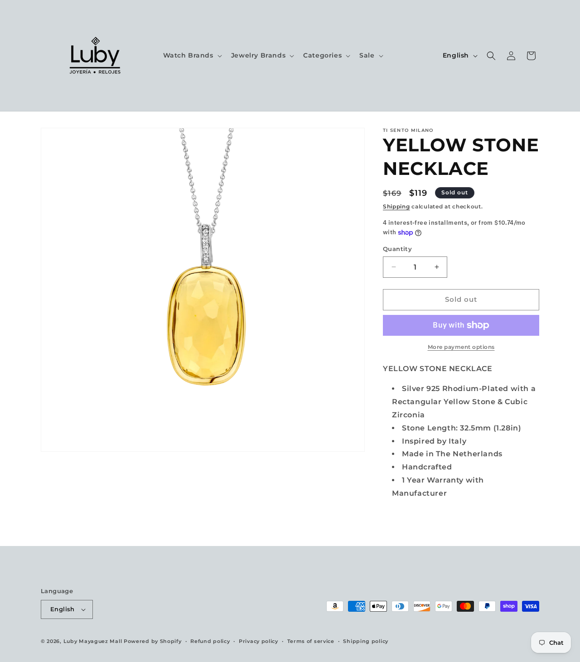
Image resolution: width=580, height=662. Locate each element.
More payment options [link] (461, 346)
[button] (192, 55)
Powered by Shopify (153, 641)
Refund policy (210, 641)
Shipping (396, 206)
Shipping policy (365, 641)
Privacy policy (258, 641)
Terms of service (310, 641)
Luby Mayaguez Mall (92, 641)
